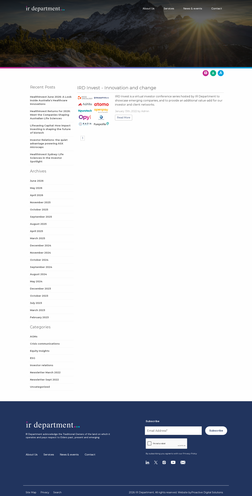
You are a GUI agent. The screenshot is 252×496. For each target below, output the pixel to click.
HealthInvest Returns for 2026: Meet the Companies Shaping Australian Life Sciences (50, 115)
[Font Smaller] (213, 73)
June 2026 (37, 180)
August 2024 (38, 274)
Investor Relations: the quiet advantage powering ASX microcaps (49, 143)
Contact (216, 8)
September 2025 (41, 216)
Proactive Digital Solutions (207, 492)
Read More (123, 117)
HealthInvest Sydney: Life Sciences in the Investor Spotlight (47, 158)
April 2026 (36, 195)
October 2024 (39, 259)
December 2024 (40, 245)
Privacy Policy (190, 453)
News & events (192, 8)
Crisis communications (45, 343)
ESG (32, 358)
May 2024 (36, 281)
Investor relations (41, 365)
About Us (148, 8)
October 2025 (39, 209)
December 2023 (40, 288)
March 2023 (37, 310)
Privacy (44, 492)
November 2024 (40, 252)
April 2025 (36, 231)
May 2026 (36, 188)
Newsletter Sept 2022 (44, 379)
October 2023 (39, 295)
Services (169, 8)
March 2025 (37, 238)
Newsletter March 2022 (45, 372)
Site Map (31, 492)
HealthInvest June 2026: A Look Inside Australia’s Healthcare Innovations (50, 100)
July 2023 (36, 303)
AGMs (33, 336)
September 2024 (41, 267)
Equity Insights (39, 350)
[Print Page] (206, 73)
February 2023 (39, 317)
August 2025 (38, 224)
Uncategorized (40, 386)
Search (57, 492)
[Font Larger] (221, 73)
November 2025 (40, 202)
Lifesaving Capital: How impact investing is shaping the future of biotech (50, 129)
